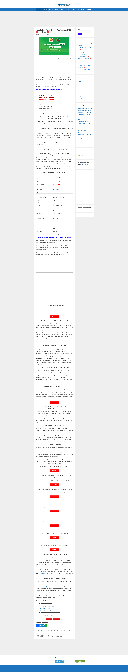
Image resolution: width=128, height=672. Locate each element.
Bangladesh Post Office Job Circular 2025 (46, 606)
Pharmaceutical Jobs (81, 9)
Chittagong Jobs (66, 630)
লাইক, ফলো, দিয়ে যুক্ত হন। (38, 657)
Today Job (47, 634)
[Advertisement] (64, 18)
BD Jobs (52, 630)
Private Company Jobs (82, 87)
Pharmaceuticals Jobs (82, 92)
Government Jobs (44, 9)
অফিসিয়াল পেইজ (49, 619)
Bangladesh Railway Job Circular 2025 (46, 610)
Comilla (70, 630)
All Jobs (38, 9)
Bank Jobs (56, 9)
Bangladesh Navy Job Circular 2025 (45, 604)
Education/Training (51, 631)
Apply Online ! (54, 402)
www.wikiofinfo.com (85, 164)
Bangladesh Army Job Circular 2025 (45, 603)
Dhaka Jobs (38, 631)
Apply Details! (54, 316)
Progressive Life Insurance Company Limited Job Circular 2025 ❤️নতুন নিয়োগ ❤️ (49, 636)
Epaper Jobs (56, 631)
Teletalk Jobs (74, 9)
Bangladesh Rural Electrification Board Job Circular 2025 (49, 612)
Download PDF (54, 470)
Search (79, 29)
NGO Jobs (62, 9)
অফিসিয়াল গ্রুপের (56, 619)
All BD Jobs (80, 83)
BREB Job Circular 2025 (82, 143)
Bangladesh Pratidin (48, 630)
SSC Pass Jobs (42, 634)
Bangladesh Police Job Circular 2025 (45, 608)
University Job (68, 9)
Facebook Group (56, 218)
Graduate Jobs (66, 631)
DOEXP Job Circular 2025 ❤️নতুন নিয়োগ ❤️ (44, 635)
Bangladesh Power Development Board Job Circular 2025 (49, 613)
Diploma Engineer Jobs (43, 631)
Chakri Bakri (62, 630)
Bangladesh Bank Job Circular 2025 (45, 615)
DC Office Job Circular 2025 (83, 139)
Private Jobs (51, 9)
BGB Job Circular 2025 (82, 141)
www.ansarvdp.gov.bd (45, 573)
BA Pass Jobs (42, 630)
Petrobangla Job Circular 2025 (84, 138)
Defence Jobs (89, 9)
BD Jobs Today (56, 630)
